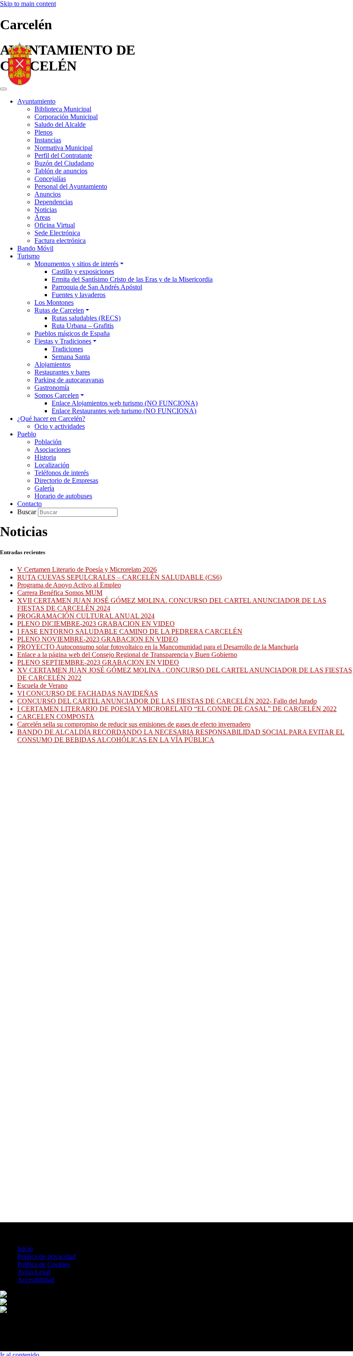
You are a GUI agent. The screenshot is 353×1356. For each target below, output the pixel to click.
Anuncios (47, 194)
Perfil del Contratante (63, 155)
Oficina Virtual (54, 225)
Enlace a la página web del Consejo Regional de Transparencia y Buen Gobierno (127, 654)
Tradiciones (67, 349)
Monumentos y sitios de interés (76, 263)
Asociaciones (52, 449)
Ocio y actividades (59, 426)
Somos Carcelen (56, 395)
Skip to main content (28, 3)
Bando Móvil (35, 248)
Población (48, 441)
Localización (51, 465)
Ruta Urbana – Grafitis (83, 325)
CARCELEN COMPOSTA (55, 716)
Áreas (42, 217)
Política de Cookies (43, 1264)
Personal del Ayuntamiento (70, 186)
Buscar (27, 511)
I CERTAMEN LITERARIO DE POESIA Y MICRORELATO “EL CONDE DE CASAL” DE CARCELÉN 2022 (177, 708)
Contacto (29, 503)
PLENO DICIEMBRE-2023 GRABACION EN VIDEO (96, 623)
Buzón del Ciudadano (64, 163)
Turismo (28, 256)
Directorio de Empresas (66, 480)
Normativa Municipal (63, 147)
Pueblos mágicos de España (72, 333)
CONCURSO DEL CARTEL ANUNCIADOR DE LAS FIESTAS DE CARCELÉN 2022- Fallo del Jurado (167, 701)
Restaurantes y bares (62, 372)
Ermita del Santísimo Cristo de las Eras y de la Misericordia (132, 279)
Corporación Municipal (66, 116)
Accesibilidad (35, 1279)
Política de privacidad (46, 1256)
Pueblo (26, 434)
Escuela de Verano (42, 685)
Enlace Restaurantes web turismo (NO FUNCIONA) (124, 410)
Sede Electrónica (57, 232)
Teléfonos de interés (61, 472)
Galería (44, 488)
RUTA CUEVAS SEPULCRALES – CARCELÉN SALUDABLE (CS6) (119, 577)
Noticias (45, 209)
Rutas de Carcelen (59, 310)
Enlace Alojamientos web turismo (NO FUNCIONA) (125, 403)
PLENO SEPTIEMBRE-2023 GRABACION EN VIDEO (98, 662)
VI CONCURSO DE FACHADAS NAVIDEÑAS (87, 693)
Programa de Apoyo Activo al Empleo (69, 585)
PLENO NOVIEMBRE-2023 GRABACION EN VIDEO (97, 639)
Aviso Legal (33, 1272)
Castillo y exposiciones (83, 271)
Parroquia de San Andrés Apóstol (97, 287)
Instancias (47, 140)
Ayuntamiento (36, 101)
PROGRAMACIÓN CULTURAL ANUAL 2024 (86, 616)
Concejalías (50, 178)
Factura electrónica (60, 240)
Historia (45, 457)
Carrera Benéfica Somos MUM (59, 592)
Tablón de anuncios (60, 171)
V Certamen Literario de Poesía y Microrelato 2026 (87, 569)
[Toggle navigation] (3, 89)
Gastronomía (51, 387)
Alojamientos (52, 364)
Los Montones (54, 302)
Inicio (25, 1248)
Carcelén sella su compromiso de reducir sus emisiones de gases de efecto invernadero (134, 724)
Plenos (43, 132)
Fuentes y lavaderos (78, 294)
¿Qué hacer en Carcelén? (51, 418)
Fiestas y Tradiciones (62, 341)
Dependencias (53, 202)
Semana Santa (71, 356)
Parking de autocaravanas (69, 379)
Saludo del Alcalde (60, 124)
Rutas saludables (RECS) (86, 318)
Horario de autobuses (63, 496)
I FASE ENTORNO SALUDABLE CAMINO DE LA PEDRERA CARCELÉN (129, 631)
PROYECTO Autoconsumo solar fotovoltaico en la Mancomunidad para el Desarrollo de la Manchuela (157, 646)
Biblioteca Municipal (62, 109)
